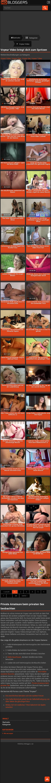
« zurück (6, 592)
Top (47, 779)
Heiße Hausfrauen (14, 657)
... (9, 596)
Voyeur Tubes (36, 59)
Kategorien (6, 725)
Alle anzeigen (8, 733)
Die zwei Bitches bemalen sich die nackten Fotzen (25, 696)
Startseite (6, 722)
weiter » (24, 596)
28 (16, 596)
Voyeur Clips (16, 59)
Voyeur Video (6, 59)
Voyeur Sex (26, 59)
